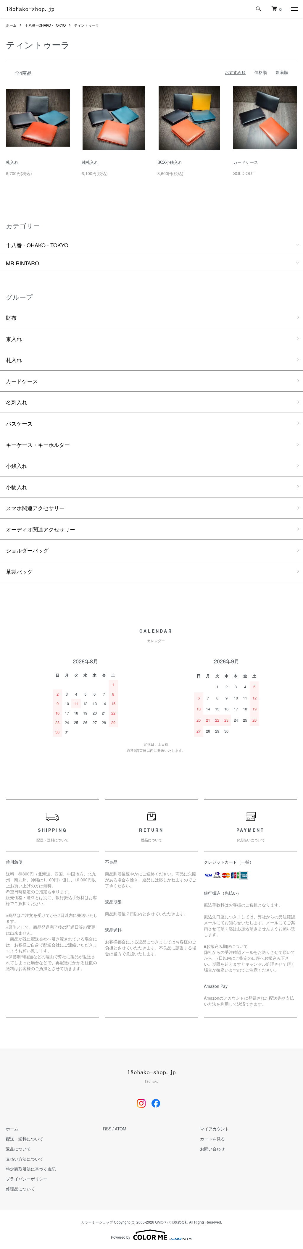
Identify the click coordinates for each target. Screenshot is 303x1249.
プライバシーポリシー (26, 1179)
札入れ (12, 162)
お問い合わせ (212, 1149)
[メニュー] (294, 9)
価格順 (260, 72)
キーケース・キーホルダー (38, 444)
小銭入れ (16, 465)
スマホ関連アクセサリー (35, 508)
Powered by (120, 1237)
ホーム (11, 25)
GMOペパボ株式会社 (171, 1221)
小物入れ (16, 487)
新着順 (282, 72)
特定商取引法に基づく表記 (31, 1169)
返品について (18, 1149)
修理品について (20, 1189)
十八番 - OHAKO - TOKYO (45, 25)
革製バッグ (19, 571)
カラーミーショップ (97, 1221)
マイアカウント (214, 1129)
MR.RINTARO (22, 263)
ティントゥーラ (86, 25)
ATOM (120, 1129)
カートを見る (212, 1139)
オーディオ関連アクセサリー (40, 529)
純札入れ (90, 162)
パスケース (19, 423)
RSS (107, 1129)
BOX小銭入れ (169, 162)
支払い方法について (24, 1159)
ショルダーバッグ (27, 550)
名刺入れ (16, 402)
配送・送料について (24, 1139)
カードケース (245, 162)
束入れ (14, 338)
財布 (11, 317)
